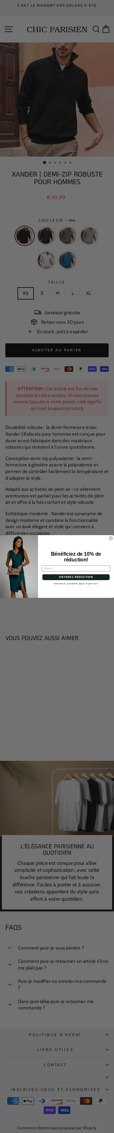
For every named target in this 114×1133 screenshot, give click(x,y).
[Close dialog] (110, 538)
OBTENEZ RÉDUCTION (76, 577)
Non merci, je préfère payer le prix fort (76, 584)
